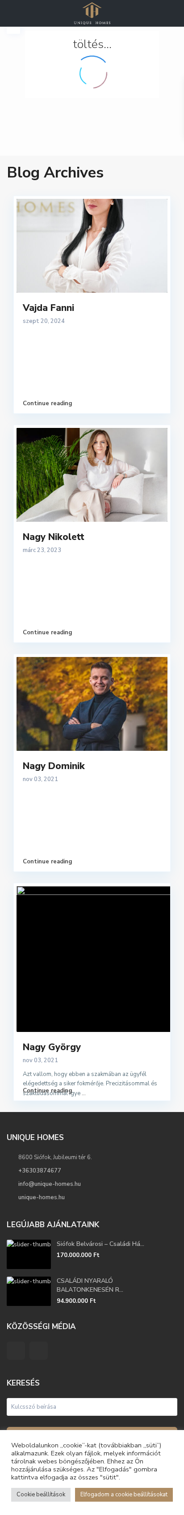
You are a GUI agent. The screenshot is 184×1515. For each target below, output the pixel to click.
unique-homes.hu (41, 1197)
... (84, 1093)
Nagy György (52, 1047)
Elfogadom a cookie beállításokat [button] (123, 1495)
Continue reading (47, 403)
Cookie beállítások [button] (41, 1495)
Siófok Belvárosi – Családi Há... (100, 1244)
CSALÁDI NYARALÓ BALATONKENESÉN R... (90, 1285)
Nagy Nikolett (53, 537)
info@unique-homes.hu (49, 1184)
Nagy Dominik (54, 766)
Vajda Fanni (48, 308)
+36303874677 (39, 1171)
